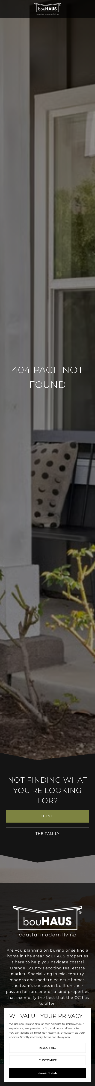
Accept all (48, 1072)
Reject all (47, 1048)
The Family (47, 834)
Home (47, 816)
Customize (48, 1060)
